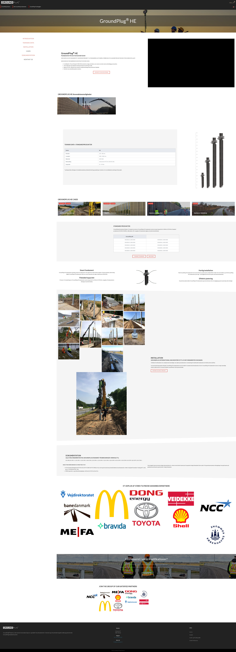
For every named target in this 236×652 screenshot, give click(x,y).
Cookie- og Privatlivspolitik (194, 637)
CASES (28, 51)
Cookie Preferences (193, 640)
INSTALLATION (28, 47)
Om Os (190, 632)
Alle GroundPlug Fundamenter (20, 6)
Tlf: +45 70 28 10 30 (118, 637)
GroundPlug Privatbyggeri (35, 6)
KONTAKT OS (28, 59)
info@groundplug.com (118, 641)
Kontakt (191, 634)
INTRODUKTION (28, 38)
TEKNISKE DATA (28, 43)
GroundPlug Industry (5, 6)
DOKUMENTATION (28, 55)
